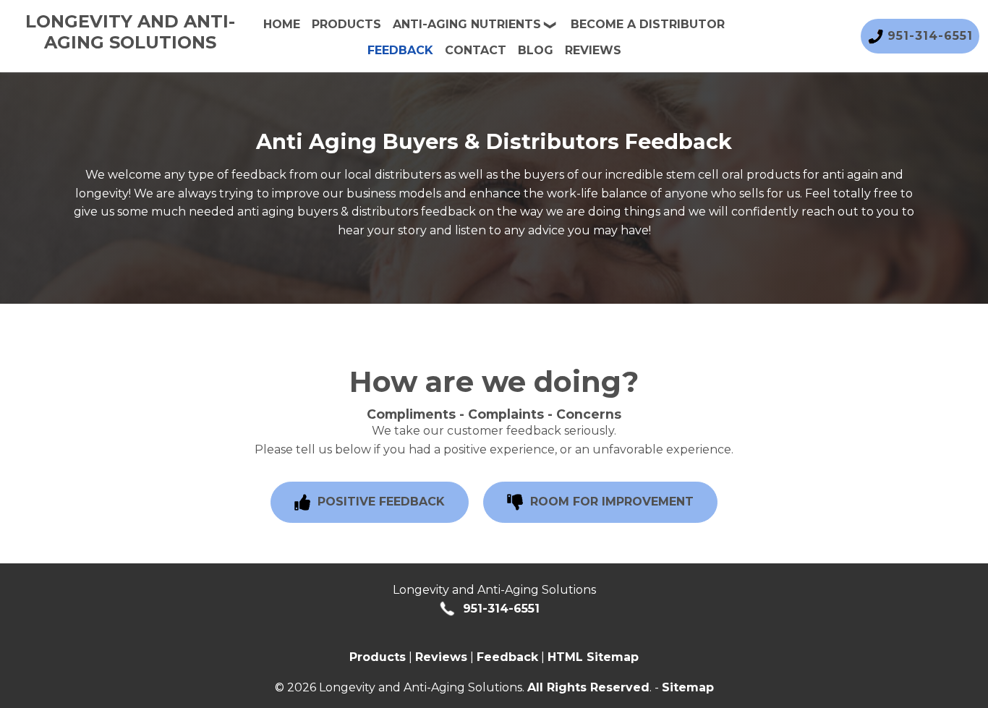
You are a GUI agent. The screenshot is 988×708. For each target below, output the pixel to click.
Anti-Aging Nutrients (467, 24)
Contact (475, 50)
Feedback (400, 50)
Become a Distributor (648, 24)
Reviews (593, 50)
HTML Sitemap (593, 657)
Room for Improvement (610, 501)
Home (281, 24)
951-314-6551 (499, 608)
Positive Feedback (379, 501)
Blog (535, 50)
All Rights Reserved (588, 687)
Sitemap (688, 687)
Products (346, 24)
